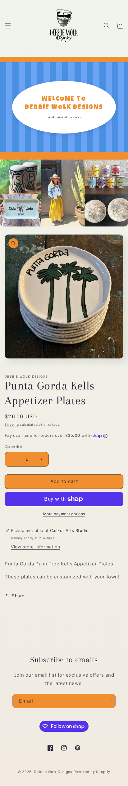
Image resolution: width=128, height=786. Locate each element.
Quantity (13, 446)
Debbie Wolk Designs (53, 772)
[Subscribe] (108, 701)
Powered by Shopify (92, 772)
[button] (8, 26)
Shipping (12, 424)
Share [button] (18, 595)
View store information (35, 546)
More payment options (64, 514)
